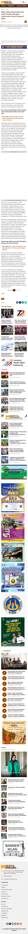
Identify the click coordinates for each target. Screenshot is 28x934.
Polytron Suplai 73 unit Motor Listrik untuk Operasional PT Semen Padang (13, 118)
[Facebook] (17, 302)
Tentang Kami (4, 885)
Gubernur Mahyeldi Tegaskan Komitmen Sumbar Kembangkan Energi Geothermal (16, 715)
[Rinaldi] (4, 781)
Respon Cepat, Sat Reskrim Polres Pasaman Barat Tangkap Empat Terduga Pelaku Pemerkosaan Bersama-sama (16, 693)
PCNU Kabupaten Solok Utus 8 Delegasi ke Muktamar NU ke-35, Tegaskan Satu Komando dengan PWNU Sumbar (16, 688)
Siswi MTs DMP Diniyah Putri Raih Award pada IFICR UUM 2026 (17, 374)
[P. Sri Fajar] (4, 788)
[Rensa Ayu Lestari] (4, 795)
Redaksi (3, 887)
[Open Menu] (23, 2)
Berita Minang (16, 929)
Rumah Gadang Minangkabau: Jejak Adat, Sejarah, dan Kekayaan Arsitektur (17, 814)
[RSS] (21, 924)
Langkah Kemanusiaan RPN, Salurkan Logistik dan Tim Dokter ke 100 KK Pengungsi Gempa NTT (17, 459)
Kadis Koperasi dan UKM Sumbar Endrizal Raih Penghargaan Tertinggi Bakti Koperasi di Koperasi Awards (16, 672)
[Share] (25, 21)
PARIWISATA (4, 906)
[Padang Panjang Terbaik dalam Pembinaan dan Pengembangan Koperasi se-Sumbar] (4, 434)
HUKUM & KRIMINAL (6, 908)
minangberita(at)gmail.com (10, 879)
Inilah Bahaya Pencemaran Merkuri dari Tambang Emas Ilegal (17, 794)
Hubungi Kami (4, 898)
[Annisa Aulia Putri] (4, 808)
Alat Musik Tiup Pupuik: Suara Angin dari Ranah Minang (16, 808)
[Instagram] (18, 924)
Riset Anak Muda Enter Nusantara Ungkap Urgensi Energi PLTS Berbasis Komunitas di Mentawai (20, 355)
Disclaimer (3, 891)
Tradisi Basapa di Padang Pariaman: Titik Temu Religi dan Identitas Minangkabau (16, 835)
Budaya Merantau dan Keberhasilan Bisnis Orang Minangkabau (15, 821)
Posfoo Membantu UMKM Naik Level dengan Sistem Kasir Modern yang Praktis (6, 355)
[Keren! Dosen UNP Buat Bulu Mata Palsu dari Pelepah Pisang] (21, 330)
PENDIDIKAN (4, 911)
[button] (21, 2)
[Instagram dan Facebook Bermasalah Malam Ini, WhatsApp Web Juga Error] (7, 330)
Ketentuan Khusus (5, 896)
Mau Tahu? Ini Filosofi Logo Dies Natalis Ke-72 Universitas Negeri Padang (14, 248)
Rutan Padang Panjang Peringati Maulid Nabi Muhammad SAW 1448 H (16, 425)
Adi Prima (3, 21)
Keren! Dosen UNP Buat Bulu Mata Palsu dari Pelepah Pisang (20, 338)
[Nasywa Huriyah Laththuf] (4, 802)
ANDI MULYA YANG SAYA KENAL (16, 787)
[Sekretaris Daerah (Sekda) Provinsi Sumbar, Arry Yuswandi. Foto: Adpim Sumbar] (4, 442)
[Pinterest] (13, 924)
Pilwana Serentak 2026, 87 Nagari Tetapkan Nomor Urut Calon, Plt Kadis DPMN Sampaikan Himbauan (17, 392)
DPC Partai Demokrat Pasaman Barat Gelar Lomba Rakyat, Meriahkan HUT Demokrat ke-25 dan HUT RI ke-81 (16, 699)
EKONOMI (3, 915)
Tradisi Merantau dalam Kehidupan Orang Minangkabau (16, 801)
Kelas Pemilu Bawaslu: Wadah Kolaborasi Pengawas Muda (16, 780)
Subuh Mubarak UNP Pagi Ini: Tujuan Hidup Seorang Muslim (17, 382)
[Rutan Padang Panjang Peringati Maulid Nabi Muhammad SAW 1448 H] (4, 425)
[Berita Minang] (8, 2)
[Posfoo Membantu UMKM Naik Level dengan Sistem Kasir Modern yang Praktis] (7, 347)
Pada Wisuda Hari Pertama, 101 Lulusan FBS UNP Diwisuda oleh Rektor (16, 677)
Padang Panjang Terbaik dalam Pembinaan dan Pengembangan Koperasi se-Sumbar (17, 434)
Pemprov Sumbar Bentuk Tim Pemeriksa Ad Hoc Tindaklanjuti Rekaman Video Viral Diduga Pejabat (17, 442)
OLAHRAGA (4, 913)
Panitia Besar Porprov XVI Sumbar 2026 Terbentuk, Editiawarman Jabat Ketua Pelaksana (16, 409)
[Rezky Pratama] (4, 822)
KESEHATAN (4, 917)
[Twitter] (20, 302)
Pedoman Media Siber (6, 889)
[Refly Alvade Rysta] (4, 836)
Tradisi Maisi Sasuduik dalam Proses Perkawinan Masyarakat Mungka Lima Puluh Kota (16, 828)
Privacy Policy (4, 894)
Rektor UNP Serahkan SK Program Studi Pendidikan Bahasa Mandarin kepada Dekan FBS (16, 451)
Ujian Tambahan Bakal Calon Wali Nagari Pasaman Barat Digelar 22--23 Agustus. (15, 683)
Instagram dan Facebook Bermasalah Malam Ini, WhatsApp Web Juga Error (7, 338)
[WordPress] (15, 924)
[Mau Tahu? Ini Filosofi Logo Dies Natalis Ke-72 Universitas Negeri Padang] (21, 314)
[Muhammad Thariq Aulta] (4, 815)
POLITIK (3, 904)
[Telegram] (23, 302)
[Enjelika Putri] (4, 829)
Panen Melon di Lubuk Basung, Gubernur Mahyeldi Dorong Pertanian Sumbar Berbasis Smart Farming (16, 710)
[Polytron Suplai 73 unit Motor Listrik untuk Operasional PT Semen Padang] (7, 314)
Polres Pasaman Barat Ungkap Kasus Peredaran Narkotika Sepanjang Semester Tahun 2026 (17, 400)
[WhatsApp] (25, 302)
